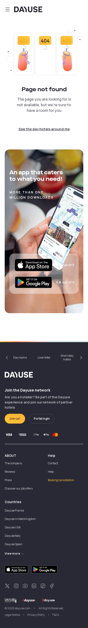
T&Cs (55, 615)
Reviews (10, 472)
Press (8, 480)
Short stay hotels (67, 357)
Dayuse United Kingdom (20, 519)
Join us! (14, 419)
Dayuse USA (13, 527)
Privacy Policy (36, 615)
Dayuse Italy (12, 536)
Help (51, 472)
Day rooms (20, 357)
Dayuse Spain (14, 544)
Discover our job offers (19, 488)
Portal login (42, 419)
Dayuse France (14, 510)
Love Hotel (44, 357)
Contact (53, 463)
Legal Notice (12, 615)
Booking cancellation (61, 480)
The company (13, 463)
